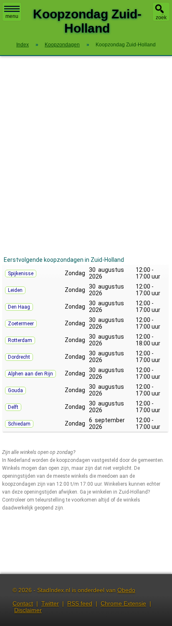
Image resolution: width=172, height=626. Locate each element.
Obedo (126, 590)
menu (11, 16)
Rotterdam (20, 340)
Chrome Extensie (123, 603)
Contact (23, 603)
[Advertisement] (86, 155)
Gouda (15, 390)
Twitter (50, 603)
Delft (13, 407)
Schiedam (19, 424)
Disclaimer (28, 610)
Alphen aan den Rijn (30, 374)
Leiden (15, 290)
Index (22, 45)
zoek (161, 17)
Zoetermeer (21, 324)
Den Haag (19, 307)
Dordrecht (19, 357)
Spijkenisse (20, 273)
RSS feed (79, 603)
